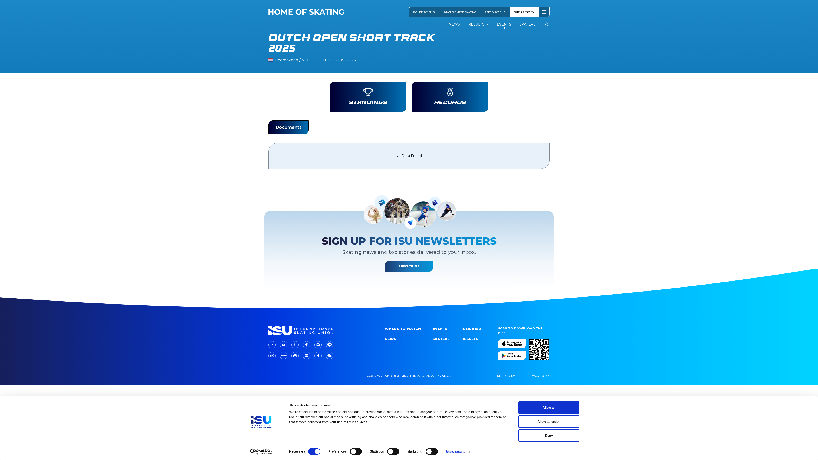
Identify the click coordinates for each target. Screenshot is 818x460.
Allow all (549, 407)
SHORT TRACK (524, 12)
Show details (455, 451)
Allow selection (549, 421)
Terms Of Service (506, 375)
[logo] (301, 330)
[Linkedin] (272, 344)
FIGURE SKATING (424, 12)
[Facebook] (306, 345)
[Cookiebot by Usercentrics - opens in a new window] (261, 451)
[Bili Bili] (295, 355)
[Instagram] (318, 345)
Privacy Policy (539, 375)
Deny (549, 435)
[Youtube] (283, 345)
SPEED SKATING (495, 12)
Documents (288, 127)
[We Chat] (329, 355)
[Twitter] (295, 345)
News (454, 24)
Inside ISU (471, 329)
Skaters (528, 24)
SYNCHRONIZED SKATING (459, 12)
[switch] (356, 451)
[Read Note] (306, 355)
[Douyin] (318, 355)
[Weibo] (272, 355)
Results (470, 339)
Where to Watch (403, 329)
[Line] (329, 344)
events (504, 24)
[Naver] (283, 355)
